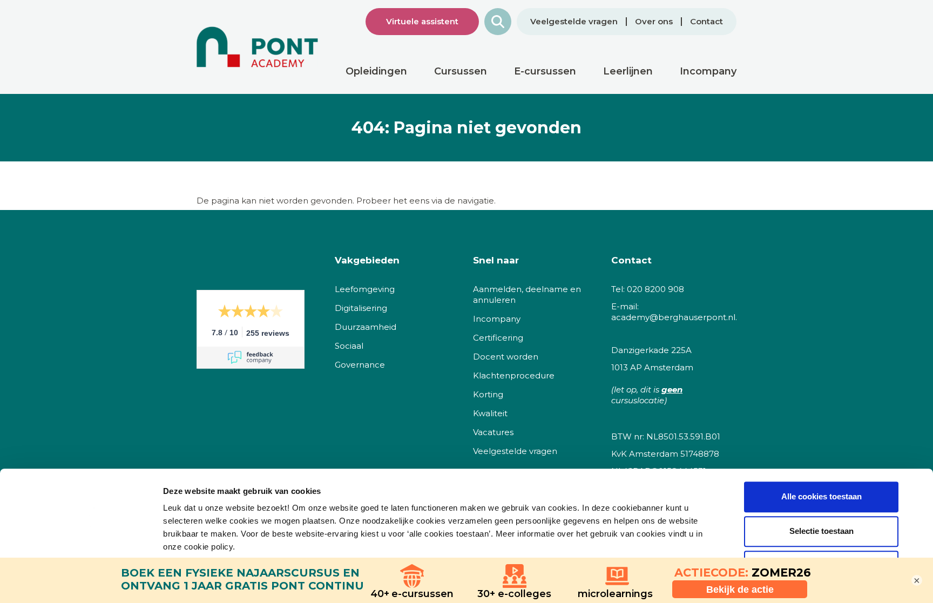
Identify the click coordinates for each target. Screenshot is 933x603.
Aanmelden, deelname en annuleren (527, 294)
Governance (360, 365)
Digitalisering (361, 308)
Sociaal (349, 346)
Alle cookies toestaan (821, 496)
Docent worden (505, 356)
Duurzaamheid (365, 327)
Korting (488, 394)
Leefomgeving (365, 289)
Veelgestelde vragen (574, 21)
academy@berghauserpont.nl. (674, 317)
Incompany (496, 319)
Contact (706, 21)
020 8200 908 (655, 289)
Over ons (654, 21)
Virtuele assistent (422, 21)
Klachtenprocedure (514, 375)
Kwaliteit (490, 413)
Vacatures (493, 432)
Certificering (498, 338)
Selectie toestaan (821, 531)
